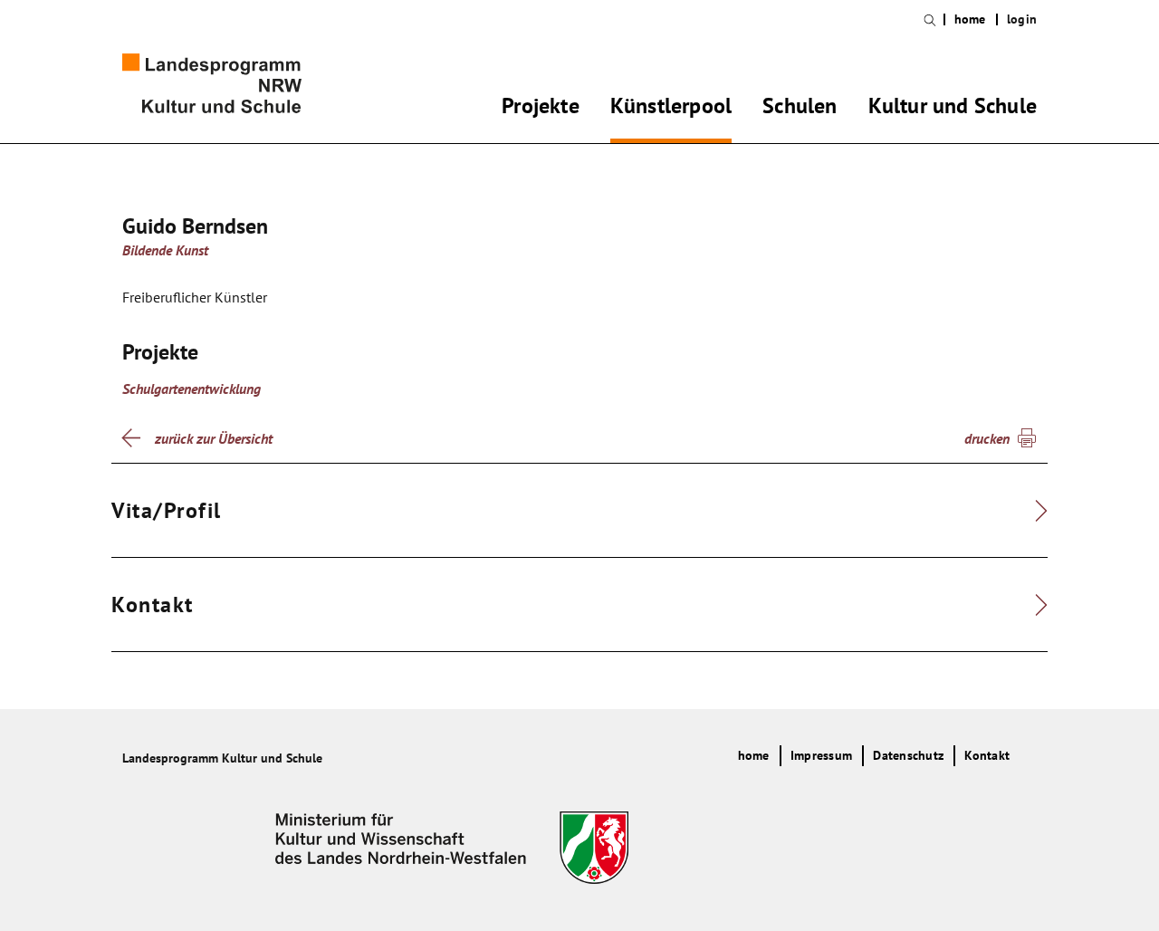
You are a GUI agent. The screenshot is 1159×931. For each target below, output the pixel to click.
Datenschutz (908, 755)
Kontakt (987, 755)
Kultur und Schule (952, 109)
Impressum (821, 755)
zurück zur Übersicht (214, 438)
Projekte (541, 109)
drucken (987, 438)
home (970, 19)
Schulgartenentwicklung (191, 388)
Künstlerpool (671, 109)
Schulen (799, 109)
